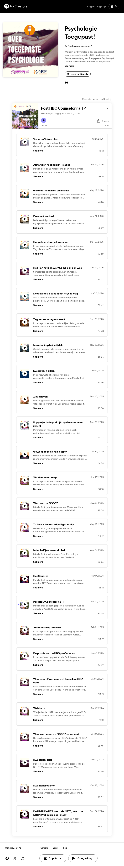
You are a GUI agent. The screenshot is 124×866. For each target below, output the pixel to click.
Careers (44, 848)
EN (115, 6)
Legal (55, 848)
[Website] (66, 82)
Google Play (85, 858)
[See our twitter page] (15, 858)
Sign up (101, 6)
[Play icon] (43, 120)
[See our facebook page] (7, 858)
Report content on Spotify (97, 99)
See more (69, 66)
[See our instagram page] (23, 858)
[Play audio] (108, 108)
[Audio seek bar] (75, 128)
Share (105, 121)
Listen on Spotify (79, 74)
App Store (55, 858)
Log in (90, 6)
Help (65, 848)
